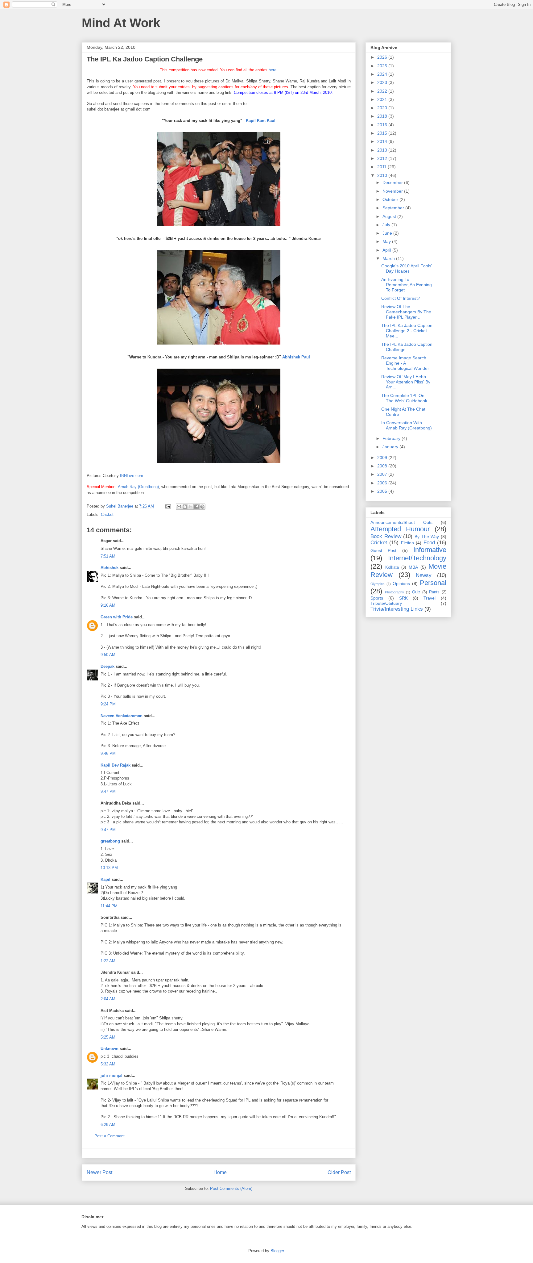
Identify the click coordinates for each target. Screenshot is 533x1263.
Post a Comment (109, 1136)
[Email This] (179, 507)
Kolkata (392, 567)
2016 (382, 124)
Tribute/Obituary (386, 603)
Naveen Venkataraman (122, 715)
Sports (376, 598)
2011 (382, 166)
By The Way (427, 536)
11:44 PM (109, 906)
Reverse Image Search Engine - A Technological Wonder (405, 363)
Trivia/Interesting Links (396, 609)
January (390, 446)
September (393, 207)
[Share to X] (191, 507)
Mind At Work (121, 23)
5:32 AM (108, 1064)
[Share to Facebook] (196, 507)
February (392, 438)
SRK (403, 598)
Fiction (407, 542)
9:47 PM (108, 791)
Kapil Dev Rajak (115, 765)
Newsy (424, 575)
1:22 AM (108, 961)
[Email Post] (167, 506)
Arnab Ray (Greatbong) (138, 486)
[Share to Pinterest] (202, 507)
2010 (382, 175)
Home (220, 1172)
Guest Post (383, 550)
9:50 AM (108, 654)
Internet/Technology (417, 558)
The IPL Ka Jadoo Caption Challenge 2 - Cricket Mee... (406, 330)
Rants (434, 592)
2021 (382, 99)
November (393, 191)
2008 (382, 465)
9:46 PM (108, 753)
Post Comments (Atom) (231, 1188)
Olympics (377, 584)
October (390, 199)
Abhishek (109, 567)
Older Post (339, 1172)
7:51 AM (108, 556)
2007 (382, 474)
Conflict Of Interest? (400, 298)
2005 (382, 491)
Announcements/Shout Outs (401, 522)
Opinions (401, 583)
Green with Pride (117, 617)
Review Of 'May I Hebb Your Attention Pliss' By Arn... (405, 382)
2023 (382, 82)
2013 (382, 150)
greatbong (110, 841)
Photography (394, 592)
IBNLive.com (131, 475)
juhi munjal (111, 1075)
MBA (413, 567)
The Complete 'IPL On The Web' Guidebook (404, 398)
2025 (382, 65)
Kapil (105, 879)
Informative (429, 550)
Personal (433, 583)
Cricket (107, 514)
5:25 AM (108, 1037)
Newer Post (99, 1172)
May (387, 241)
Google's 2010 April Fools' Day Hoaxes (406, 268)
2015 (382, 133)
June (387, 233)
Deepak (107, 666)
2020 (382, 107)
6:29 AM (108, 1124)
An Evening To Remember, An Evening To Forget (406, 284)
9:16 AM (108, 605)
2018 (382, 116)
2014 (382, 141)
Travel (430, 598)
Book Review (385, 536)
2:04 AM (108, 999)
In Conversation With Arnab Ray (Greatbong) (406, 425)
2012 (382, 158)
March (389, 258)
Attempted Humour (400, 529)
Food (429, 543)
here (272, 70)
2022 (382, 91)
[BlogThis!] (185, 507)
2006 (382, 482)
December (393, 182)
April (387, 250)
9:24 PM (108, 704)
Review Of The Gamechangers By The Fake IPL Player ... (406, 312)
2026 (382, 57)
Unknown (109, 1048)
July (386, 224)
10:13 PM (109, 867)
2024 (382, 74)
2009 (382, 457)
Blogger (277, 1250)
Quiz (416, 592)
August (389, 216)
